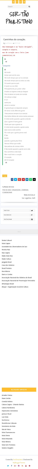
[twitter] (13, 1)
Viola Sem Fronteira (8, 445)
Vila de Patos (6, 429)
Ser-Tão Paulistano (19, 18)
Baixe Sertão (6, 398)
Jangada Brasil (7, 262)
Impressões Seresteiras (10, 411)
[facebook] (17, 1)
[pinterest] (29, 465)
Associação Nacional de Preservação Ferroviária (18, 281)
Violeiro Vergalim (7, 448)
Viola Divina (6, 435)
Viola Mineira (6, 442)
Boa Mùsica (6, 271)
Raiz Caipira (6, 253)
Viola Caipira (6, 243)
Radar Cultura (6, 259)
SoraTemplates (17, 459)
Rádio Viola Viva (7, 256)
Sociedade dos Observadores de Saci (14, 247)
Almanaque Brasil (8, 284)
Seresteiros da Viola (8, 426)
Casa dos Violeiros (8, 265)
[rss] (22, 465)
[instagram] (24, 1)
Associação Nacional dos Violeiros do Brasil (17, 278)
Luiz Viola (5, 417)
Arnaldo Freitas (7, 395)
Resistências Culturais (9, 423)
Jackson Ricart (6, 414)
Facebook (7, 215)
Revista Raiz (6, 250)
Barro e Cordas (7, 274)
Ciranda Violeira (7, 401)
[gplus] (20, 1)
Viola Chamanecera (8, 432)
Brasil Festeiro (7, 268)
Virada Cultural (7, 240)
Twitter (7, 210)
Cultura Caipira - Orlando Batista (13, 405)
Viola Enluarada (7, 439)
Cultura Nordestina (8, 408)
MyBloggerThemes (19, 463)
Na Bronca (5, 420)
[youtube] (26, 465)
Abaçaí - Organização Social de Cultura (15, 287)
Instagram (8, 219)
